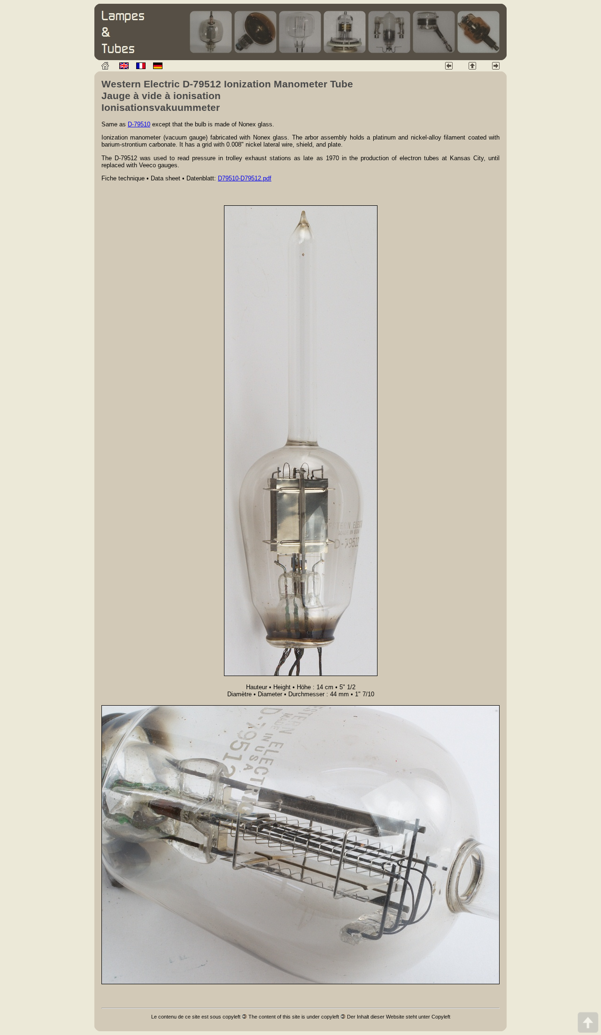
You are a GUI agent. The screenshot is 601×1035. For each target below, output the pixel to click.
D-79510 (139, 124)
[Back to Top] (588, 1022)
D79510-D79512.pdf (244, 178)
